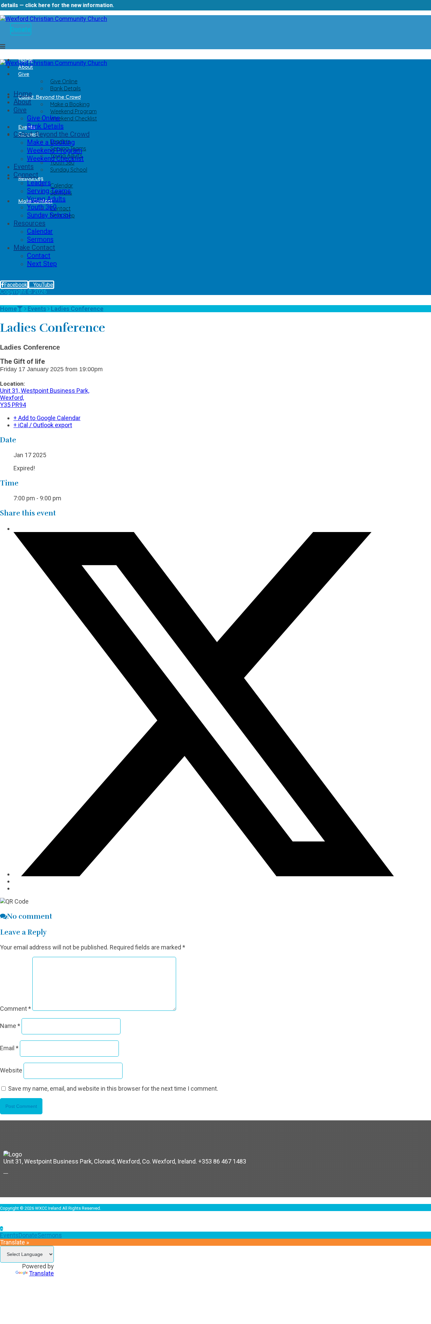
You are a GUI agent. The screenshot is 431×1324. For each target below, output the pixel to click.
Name (10, 1025)
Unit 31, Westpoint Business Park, (44, 390)
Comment (15, 1008)
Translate (41, 1273)
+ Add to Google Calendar (46, 417)
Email (9, 1048)
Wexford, (12, 397)
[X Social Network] (203, 874)
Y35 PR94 (13, 404)
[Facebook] (5, 1170)
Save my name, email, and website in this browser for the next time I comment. (113, 1088)
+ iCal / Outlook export (42, 425)
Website (11, 1070)
